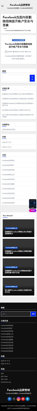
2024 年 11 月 (6, 142)
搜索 (4, 71)
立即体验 (33, 210)
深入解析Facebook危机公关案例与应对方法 (16, 110)
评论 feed (4, 379)
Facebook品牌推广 (8, 165)
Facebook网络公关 (8, 174)
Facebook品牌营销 (20, 5)
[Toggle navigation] (2, 6)
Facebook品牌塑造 (8, 160)
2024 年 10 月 (6, 147)
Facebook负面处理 (8, 193)
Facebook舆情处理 (8, 179)
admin (10, 51)
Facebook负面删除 (8, 184)
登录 (2, 373)
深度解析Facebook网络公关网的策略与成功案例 (17, 99)
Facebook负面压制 (8, 189)
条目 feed (4, 376)
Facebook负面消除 (8, 198)
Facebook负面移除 (18, 40)
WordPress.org (6, 382)
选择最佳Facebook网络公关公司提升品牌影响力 (17, 94)
